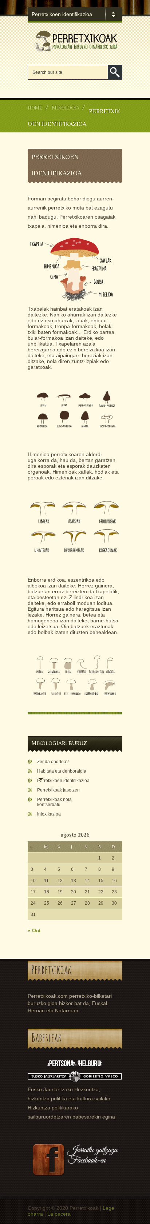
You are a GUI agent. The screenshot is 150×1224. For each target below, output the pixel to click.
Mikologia (65, 108)
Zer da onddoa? (53, 761)
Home (35, 108)
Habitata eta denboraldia (61, 771)
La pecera (59, 1214)
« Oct (34, 930)
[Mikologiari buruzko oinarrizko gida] (75, 51)
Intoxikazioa (49, 814)
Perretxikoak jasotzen (58, 790)
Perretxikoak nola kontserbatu (54, 802)
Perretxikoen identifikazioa (63, 780)
